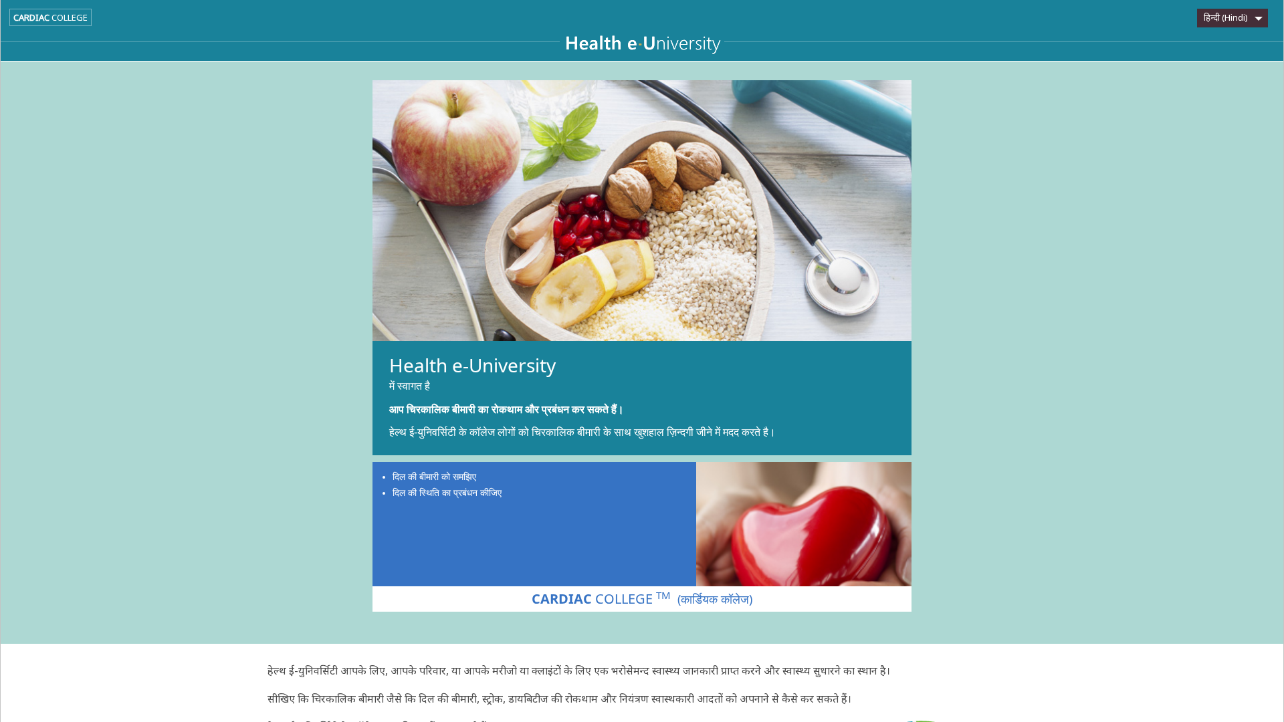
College (50, 17)
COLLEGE (642, 598)
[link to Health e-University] (642, 46)
